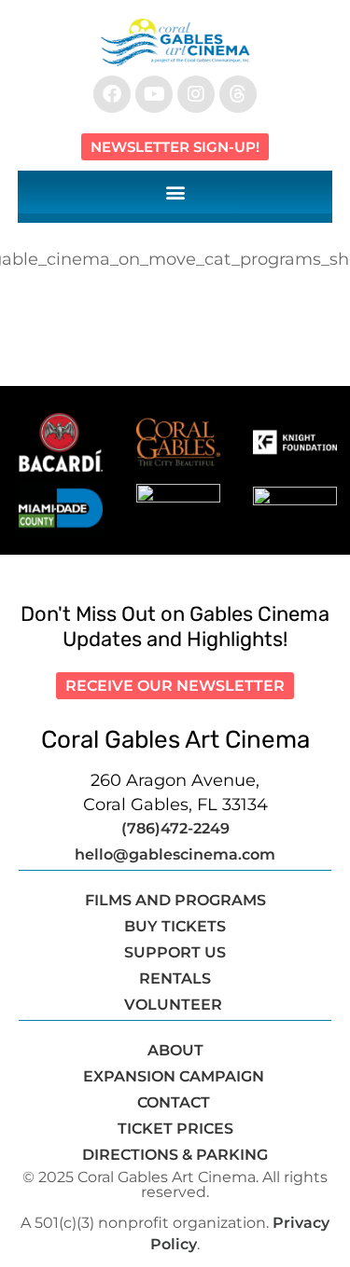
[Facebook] (112, 94)
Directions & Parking (175, 1155)
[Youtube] (154, 94)
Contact (175, 1102)
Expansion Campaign (175, 1076)
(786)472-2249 (175, 828)
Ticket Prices (175, 1128)
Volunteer (175, 1004)
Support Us (175, 952)
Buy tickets (175, 926)
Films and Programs (175, 900)
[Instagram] (196, 94)
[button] (175, 192)
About (175, 1050)
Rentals (175, 978)
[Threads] (238, 94)
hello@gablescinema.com (175, 854)
